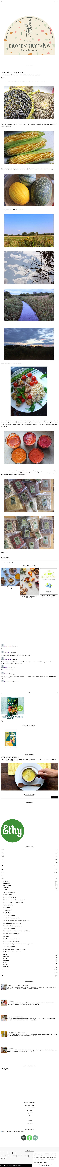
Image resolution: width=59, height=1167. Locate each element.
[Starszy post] (57, 692)
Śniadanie (3, 1158)
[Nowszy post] (1, 692)
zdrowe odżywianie (36, 74)
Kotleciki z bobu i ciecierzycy (11, 933)
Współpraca (29, 1123)
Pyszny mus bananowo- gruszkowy (13, 902)
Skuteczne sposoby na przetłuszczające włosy (16, 920)
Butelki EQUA (7, 912)
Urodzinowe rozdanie (15, 1017)
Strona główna (29, 1105)
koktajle (14, 1155)
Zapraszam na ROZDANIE (16, 1032)
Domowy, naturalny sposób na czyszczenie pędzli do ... (18, 944)
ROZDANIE (10, 1001)
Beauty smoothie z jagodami (11, 938)
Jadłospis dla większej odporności (29, 597)
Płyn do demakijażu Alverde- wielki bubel (14, 899)
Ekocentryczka (12, 1165)
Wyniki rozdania (7, 910)
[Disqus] (29, 621)
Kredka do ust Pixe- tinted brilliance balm (14, 949)
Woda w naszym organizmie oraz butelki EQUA (16, 931)
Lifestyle (29, 1120)
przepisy (26, 1155)
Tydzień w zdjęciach (9, 892)
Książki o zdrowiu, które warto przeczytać (48, 596)
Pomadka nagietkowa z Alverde (12, 923)
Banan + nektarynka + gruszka (11, 918)
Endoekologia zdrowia (9, 897)
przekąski (20, 1155)
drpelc (23, 74)
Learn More (43, 1165)
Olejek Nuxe (6, 907)
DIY (29, 1115)
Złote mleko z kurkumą (10, 757)
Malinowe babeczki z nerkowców (12, 925)
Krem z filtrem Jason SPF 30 (11, 941)
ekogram (28, 74)
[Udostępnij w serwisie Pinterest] (12, 562)
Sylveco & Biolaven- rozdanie (18, 985)
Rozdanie (6, 936)
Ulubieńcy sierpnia (8, 894)
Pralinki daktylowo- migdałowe (12, 951)
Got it (49, 1165)
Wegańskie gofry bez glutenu (10, 587)
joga (9, 1155)
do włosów (3, 1155)
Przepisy (29, 1110)
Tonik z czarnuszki (8, 905)
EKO (29, 1118)
